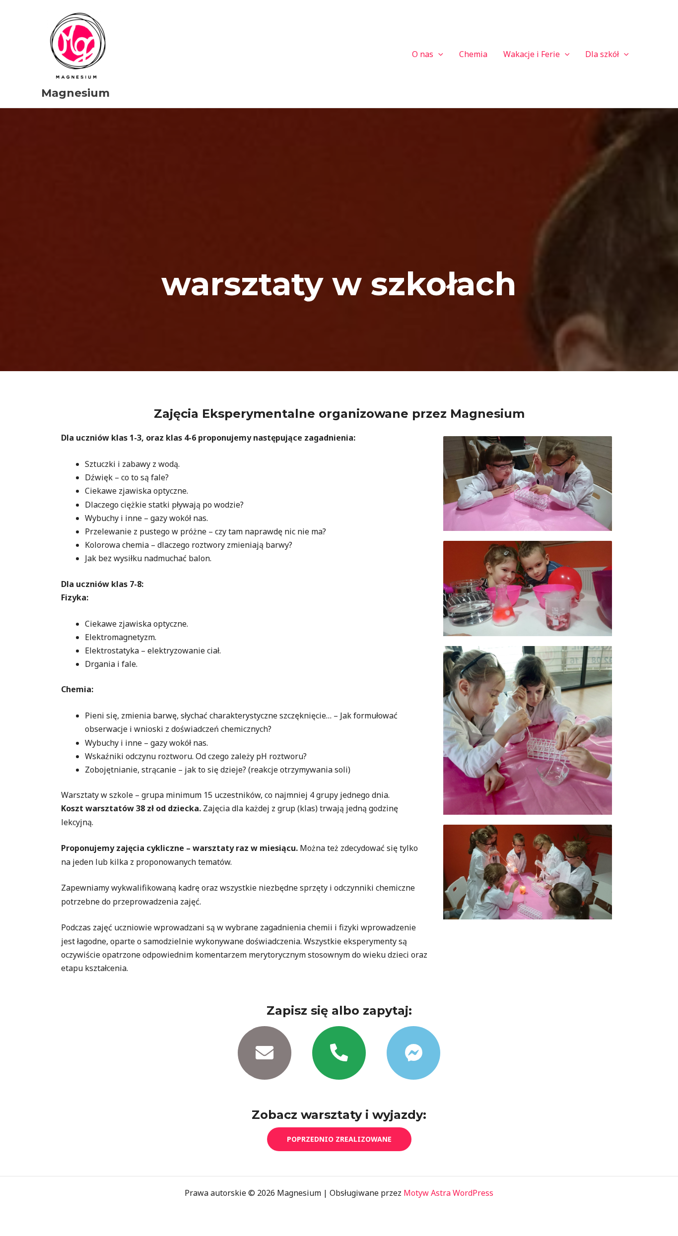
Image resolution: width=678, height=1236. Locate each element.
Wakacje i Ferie (531, 54)
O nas (422, 54)
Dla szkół (602, 54)
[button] (438, 54)
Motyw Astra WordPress (448, 1192)
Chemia (473, 54)
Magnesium (75, 93)
